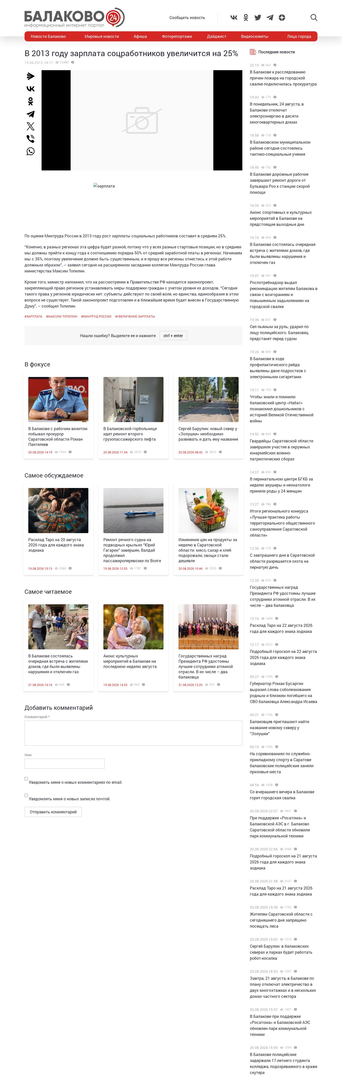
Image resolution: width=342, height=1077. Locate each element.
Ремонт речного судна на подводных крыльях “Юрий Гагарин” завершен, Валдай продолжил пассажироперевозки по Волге (132, 550)
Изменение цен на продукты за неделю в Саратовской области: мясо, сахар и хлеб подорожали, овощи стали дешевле (208, 550)
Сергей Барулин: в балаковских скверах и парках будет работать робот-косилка (281, 952)
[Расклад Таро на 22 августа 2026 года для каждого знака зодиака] (276, 618)
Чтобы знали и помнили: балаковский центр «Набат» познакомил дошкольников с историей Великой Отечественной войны (281, 408)
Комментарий (37, 716)
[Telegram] (33, 114)
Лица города (299, 36)
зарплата (34, 316)
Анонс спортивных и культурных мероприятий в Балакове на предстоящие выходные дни (281, 218)
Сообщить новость (187, 17)
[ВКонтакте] (33, 89)
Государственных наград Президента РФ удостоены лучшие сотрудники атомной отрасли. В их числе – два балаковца (206, 666)
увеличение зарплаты (136, 316)
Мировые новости (102, 36)
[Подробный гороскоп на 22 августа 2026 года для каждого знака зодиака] (276, 644)
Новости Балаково (48, 36)
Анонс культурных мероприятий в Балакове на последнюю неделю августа (130, 661)
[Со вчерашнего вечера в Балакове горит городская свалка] (276, 785)
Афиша (140, 36)
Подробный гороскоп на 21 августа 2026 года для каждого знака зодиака (283, 861)
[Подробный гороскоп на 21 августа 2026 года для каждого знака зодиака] (294, 849)
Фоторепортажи (177, 36)
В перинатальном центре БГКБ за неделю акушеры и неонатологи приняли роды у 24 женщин (281, 485)
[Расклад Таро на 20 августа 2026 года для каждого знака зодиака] (58, 510)
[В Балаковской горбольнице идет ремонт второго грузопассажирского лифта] (133, 399)
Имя (28, 754)
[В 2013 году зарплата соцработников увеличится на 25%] (72, 62)
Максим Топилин (62, 316)
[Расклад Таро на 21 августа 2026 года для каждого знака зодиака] (294, 881)
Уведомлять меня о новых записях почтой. (69, 798)
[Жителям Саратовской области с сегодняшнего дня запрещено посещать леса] (294, 907)
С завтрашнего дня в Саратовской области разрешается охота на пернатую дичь (282, 561)
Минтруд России (97, 316)
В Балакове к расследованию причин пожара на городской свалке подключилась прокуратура (283, 77)
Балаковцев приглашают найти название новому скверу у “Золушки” (279, 727)
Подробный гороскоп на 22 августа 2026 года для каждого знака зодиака (283, 657)
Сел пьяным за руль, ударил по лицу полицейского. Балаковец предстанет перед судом (279, 332)
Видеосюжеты (254, 36)
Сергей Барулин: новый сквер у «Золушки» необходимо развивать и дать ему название (208, 434)
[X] (33, 126)
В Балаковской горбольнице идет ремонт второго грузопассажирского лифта (130, 434)
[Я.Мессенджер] (33, 76)
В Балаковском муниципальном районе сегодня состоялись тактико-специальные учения (280, 148)
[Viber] (33, 139)
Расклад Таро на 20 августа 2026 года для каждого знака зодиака (56, 545)
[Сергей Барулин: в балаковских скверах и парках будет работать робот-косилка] (294, 939)
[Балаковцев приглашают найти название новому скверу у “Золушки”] (276, 714)
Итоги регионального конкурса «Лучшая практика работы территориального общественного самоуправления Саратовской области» (282, 523)
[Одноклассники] (33, 101)
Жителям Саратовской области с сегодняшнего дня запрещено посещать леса (281, 920)
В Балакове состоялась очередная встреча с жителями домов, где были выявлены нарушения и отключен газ (58, 663)
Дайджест (216, 36)
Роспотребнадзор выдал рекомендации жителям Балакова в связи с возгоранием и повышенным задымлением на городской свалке (283, 294)
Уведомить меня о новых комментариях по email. (75, 782)
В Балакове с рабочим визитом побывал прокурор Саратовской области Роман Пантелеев (57, 436)
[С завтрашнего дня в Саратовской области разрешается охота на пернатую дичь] (274, 548)
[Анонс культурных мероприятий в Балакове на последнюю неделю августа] (133, 626)
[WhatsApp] (33, 151)
